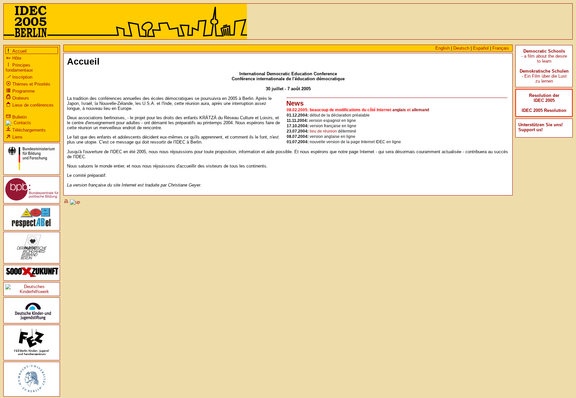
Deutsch (461, 48)
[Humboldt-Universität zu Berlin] (32, 392)
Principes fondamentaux (19, 68)
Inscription (21, 77)
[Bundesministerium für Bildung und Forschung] (32, 170)
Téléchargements (28, 130)
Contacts (21, 122)
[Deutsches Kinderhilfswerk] (31, 291)
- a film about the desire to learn (544, 56)
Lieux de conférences (32, 105)
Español (481, 48)
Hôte (16, 58)
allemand (420, 110)
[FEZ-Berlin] (32, 355)
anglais (399, 110)
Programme (23, 91)
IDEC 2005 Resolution (544, 110)
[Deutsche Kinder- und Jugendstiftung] (32, 318)
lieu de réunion (323, 131)
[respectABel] (32, 225)
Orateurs (20, 98)
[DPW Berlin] (32, 258)
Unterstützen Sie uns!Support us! (540, 127)
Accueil (19, 51)
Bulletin (19, 117)
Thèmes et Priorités (30, 84)
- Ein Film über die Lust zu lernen (544, 76)
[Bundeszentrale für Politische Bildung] (32, 199)
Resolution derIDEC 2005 (544, 98)
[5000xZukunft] (32, 276)
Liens (17, 137)
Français (500, 48)
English (442, 48)
